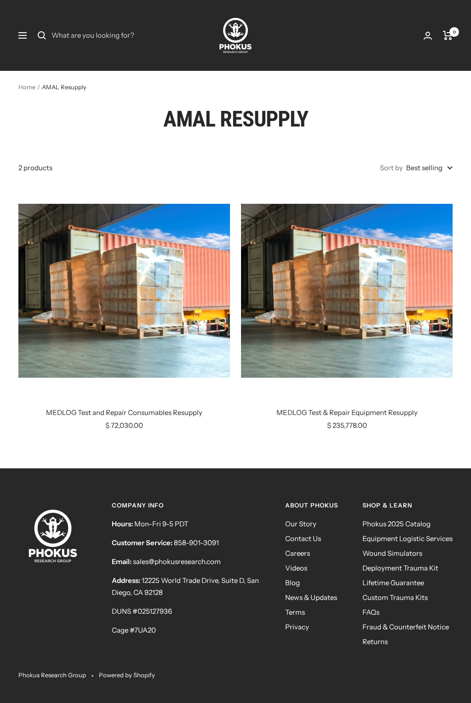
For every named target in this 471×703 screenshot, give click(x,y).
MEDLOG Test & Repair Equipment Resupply (347, 412)
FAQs (370, 612)
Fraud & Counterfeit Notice (405, 626)
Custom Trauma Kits (395, 597)
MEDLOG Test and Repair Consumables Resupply (124, 412)
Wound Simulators (392, 553)
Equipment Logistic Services (407, 538)
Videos (296, 568)
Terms (295, 612)
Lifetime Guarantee (393, 582)
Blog (292, 582)
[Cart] (448, 35)
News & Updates (311, 597)
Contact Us (303, 538)
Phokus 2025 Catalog (396, 523)
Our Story (300, 523)
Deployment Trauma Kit (400, 568)
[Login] (428, 36)
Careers (297, 553)
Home (26, 87)
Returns (375, 641)
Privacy (297, 626)
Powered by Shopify (127, 675)
